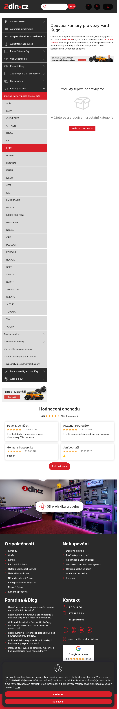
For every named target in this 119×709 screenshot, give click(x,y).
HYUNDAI (11, 163)
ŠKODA (10, 274)
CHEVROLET (12, 118)
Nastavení (58, 694)
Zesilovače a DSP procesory (25, 73)
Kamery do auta (18, 88)
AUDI (8, 103)
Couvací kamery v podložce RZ (20, 356)
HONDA (10, 155)
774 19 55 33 (76, 613)
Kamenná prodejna (18, 591)
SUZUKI (10, 304)
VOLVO (10, 326)
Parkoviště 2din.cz (17, 564)
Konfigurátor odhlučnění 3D (22, 582)
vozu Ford (67, 39)
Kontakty (12, 550)
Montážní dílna (15, 587)
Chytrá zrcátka (11, 334)
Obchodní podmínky (76, 573)
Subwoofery (16, 81)
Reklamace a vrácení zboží (80, 559)
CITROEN (11, 125)
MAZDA (10, 207)
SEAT (9, 267)
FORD (9, 148)
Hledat (71, 6)
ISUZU (9, 170)
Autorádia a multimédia (21, 29)
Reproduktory (17, 66)
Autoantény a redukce (21, 43)
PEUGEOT (11, 244)
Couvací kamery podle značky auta (22, 96)
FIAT (8, 140)
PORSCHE (11, 252)
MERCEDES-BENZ (15, 215)
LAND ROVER (13, 200)
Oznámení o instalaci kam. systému (83, 564)
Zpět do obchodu (82, 128)
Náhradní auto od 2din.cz (21, 578)
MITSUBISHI (12, 222)
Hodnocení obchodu (59, 409)
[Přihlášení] (97, 7)
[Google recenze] (78, 653)
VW (8, 319)
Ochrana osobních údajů (78, 569)
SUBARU (10, 297)
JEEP (8, 185)
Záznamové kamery (14, 341)
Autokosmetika (17, 21)
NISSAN (10, 230)
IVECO (9, 177)
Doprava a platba (75, 550)
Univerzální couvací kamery (18, 349)
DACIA (9, 133)
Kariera (11, 559)
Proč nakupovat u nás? (78, 555)
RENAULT (11, 259)
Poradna (70, 578)
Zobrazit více (59, 466)
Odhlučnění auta (18, 58)
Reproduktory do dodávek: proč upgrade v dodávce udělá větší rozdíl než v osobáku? (30, 616)
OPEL (9, 237)
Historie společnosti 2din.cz (22, 569)
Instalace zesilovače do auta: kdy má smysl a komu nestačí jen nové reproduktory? (31, 649)
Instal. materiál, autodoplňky (24, 371)
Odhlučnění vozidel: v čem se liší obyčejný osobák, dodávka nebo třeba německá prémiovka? (30, 625)
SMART (10, 282)
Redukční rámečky (19, 51)
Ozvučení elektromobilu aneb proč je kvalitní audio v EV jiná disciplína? (31, 608)
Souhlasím (58, 701)
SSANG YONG (13, 289)
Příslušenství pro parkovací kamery (22, 364)
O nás (11, 555)
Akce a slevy (16, 378)
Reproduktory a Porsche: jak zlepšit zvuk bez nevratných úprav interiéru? (31, 634)
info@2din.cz (76, 619)
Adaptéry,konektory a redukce (26, 36)
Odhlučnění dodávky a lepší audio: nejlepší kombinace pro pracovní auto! (30, 642)
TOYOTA (10, 311)
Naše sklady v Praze (18, 573)
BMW (9, 110)
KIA (8, 192)
